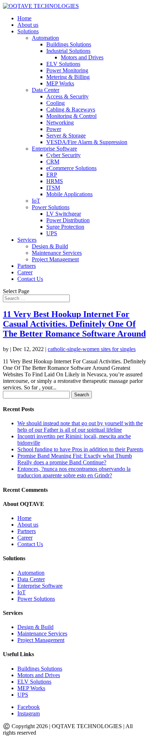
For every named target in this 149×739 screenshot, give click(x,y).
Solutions (28, 31)
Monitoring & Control (71, 116)
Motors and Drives (82, 57)
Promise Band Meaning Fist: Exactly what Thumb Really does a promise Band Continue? (74, 459)
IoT (36, 201)
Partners (26, 266)
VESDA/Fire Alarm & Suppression (86, 142)
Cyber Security (63, 155)
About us (27, 25)
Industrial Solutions (68, 51)
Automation (45, 38)
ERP (51, 175)
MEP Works (60, 83)
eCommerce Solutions (71, 168)
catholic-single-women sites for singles (92, 349)
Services (27, 240)
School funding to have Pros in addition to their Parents (80, 449)
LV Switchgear (63, 214)
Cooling (55, 103)
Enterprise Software (54, 148)
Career (25, 272)
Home (24, 18)
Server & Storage (66, 135)
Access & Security (67, 96)
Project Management (55, 259)
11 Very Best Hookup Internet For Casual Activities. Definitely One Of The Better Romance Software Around (74, 323)
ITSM (53, 188)
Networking (60, 122)
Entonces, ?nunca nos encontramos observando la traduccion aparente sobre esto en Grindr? (74, 472)
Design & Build (50, 246)
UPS (51, 233)
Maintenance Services (57, 253)
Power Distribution (68, 220)
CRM (52, 162)
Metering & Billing (68, 77)
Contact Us (30, 279)
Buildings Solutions (68, 44)
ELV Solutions (63, 64)
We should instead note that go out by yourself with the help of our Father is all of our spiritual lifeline (80, 426)
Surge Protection (65, 227)
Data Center (45, 90)
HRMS (54, 181)
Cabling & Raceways (70, 109)
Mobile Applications (69, 194)
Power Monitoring (67, 70)
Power (53, 129)
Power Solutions (50, 207)
